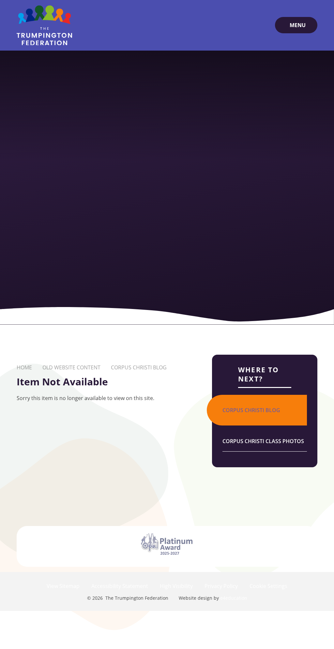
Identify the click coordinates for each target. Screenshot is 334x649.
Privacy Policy (221, 586)
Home (24, 367)
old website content (71, 367)
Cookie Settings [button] (268, 586)
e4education (233, 598)
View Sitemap (63, 586)
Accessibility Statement (119, 586)
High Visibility (176, 586)
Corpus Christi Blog (139, 367)
